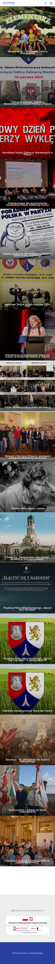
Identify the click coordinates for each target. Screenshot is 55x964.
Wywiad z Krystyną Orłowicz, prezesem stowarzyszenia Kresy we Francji (27, 457)
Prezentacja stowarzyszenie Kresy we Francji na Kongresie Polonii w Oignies (27, 356)
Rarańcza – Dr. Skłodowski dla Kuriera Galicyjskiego (27, 760)
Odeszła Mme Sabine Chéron (27, 508)
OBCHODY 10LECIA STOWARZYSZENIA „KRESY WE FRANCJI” (27, 861)
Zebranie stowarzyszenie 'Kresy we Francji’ (28, 711)
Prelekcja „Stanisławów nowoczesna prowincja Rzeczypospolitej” (27, 558)
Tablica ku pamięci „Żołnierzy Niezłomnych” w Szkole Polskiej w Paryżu (28, 103)
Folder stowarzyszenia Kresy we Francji (28, 407)
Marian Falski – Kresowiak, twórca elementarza (28, 52)
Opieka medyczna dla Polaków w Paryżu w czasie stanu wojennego (27, 254)
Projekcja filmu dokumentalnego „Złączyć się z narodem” (27, 608)
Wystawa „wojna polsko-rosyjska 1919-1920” (27, 305)
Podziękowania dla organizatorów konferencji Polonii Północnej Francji (27, 204)
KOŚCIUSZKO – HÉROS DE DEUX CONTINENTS (27, 811)
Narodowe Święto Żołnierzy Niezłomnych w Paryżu (27, 153)
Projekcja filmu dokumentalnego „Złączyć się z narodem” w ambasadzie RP (27, 659)
